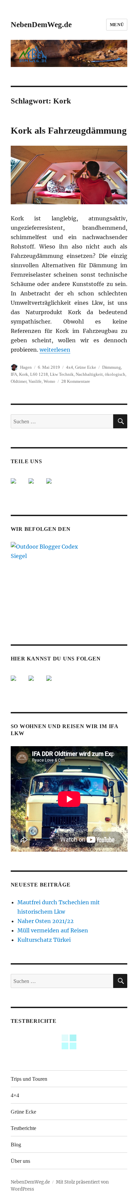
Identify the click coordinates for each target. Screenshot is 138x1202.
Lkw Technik (62, 374)
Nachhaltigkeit (89, 374)
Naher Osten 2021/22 (45, 921)
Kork (23, 374)
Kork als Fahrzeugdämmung (69, 130)
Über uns (20, 1161)
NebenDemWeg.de (41, 24)
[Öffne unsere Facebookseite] (19, 684)
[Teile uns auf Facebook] (19, 486)
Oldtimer (18, 381)
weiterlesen (55, 349)
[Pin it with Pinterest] (54, 486)
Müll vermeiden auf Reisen (52, 930)
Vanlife (35, 381)
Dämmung (111, 367)
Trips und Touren (29, 1079)
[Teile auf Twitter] (36, 486)
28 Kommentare (75, 381)
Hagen (26, 367)
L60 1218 (39, 374)
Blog (16, 1144)
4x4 (69, 367)
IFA (14, 374)
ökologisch (115, 374)
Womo (49, 381)
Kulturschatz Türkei (44, 939)
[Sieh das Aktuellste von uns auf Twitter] (36, 684)
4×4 (15, 1095)
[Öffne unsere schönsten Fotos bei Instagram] (54, 684)
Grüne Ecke (85, 367)
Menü (117, 24)
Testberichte (23, 1128)
